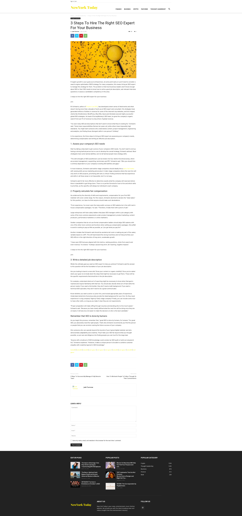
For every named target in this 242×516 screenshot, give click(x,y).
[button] (169, 9)
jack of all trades (128, 168)
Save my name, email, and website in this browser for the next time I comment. (97, 440)
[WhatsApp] (85, 36)
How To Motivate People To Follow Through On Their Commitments (121, 377)
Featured (144, 9)
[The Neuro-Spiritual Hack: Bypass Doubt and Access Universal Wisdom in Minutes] (75, 474)
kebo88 (73, 350)
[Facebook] (72, 36)
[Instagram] (143, 508)
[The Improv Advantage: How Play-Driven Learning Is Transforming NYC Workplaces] (75, 465)
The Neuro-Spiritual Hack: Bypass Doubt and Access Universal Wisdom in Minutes (90, 474)
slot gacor (92, 350)
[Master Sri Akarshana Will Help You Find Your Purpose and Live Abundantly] (110, 465)
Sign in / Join (74, 1)
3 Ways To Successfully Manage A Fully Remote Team (86, 377)
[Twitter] (77, 36)
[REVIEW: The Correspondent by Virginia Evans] (110, 486)
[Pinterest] (81, 36)
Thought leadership (158, 9)
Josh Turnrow (75, 31)
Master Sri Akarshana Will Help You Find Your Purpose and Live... (126, 464)
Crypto (135, 9)
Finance (118, 9)
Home (72, 15)
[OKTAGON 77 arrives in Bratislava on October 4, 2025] (75, 484)
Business (127, 9)
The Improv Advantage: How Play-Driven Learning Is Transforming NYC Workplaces (91, 464)
